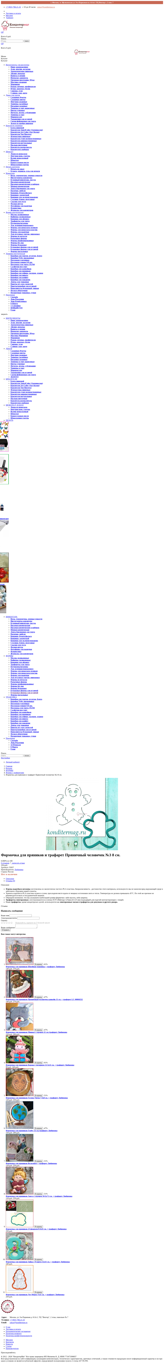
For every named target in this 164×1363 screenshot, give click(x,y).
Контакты (10, 1342)
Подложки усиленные (20, 260)
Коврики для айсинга (20, 219)
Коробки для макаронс (20, 280)
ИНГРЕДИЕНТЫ (13, 318)
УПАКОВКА (11, 697)
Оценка (4, 920)
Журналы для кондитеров (22, 210)
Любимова (19, 870)
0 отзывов (5, 863)
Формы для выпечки (20, 232)
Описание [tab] (10, 879)
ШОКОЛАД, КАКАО (15, 405)
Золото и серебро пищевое (22, 123)
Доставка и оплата (13, 1329)
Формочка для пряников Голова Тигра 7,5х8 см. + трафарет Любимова (37, 1098)
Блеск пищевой (17, 128)
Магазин (9, 1340)
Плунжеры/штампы (19, 223)
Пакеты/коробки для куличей (23, 286)
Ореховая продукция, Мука (22, 80)
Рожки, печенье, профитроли (23, 86)
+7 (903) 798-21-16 (13, 7)
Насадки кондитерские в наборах (25, 184)
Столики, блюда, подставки (22, 199)
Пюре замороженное (19, 67)
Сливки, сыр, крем (19, 93)
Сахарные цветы (18, 100)
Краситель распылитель (21, 147)
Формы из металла (19, 236)
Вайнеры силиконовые (21, 217)
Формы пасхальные (19, 251)
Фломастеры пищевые (20, 136)
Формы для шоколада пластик (24, 230)
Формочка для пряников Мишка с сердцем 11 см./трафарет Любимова (36, 1032)
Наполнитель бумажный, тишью (25, 288)
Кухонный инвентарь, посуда (23, 180)
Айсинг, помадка (18, 73)
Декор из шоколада (19, 154)
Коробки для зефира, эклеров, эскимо (27, 273)
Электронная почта (9, 918)
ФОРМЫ (9, 656)
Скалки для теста (18, 202)
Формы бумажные (19, 245)
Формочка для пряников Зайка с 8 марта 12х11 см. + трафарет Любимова (38, 1262)
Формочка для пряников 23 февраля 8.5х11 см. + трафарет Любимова (36, 1229)
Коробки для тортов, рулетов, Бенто (26, 256)
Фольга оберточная (19, 290)
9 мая (13, 310)
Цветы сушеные (18, 110)
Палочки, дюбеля (18, 191)
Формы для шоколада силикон (24, 228)
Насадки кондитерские (20, 182)
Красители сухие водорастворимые (26, 139)
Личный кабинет (13, 762)
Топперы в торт (17, 115)
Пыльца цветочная (19, 145)
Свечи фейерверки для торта (23, 121)
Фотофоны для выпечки (21, 206)
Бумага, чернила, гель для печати (25, 171)
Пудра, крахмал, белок (20, 89)
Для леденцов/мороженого (22, 225)
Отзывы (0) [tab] (10, 881)
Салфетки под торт (19, 267)
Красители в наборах (20, 149)
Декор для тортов (13, 95)
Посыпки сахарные (19, 106)
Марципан (15, 84)
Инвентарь (10, 173)
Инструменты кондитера (21, 178)
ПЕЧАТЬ (9, 420)
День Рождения (17, 299)
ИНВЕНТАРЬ (11, 617)
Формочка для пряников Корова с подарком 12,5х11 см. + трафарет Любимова (40, 1065)
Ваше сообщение (8, 928)
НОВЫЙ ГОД (16, 308)
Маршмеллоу (16, 117)
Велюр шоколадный (19, 158)
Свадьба (14, 297)
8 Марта (14, 304)
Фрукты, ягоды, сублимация (23, 113)
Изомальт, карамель (19, 78)
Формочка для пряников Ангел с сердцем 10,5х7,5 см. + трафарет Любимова (39, 1196)
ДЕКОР (9, 349)
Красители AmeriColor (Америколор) (27, 130)
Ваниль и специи (18, 76)
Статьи (9, 1346)
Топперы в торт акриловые (23, 108)
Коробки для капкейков (21, 269)
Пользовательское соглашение (18, 1331)
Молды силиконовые (20, 215)
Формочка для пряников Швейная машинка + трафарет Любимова (35, 967)
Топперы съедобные (19, 104)
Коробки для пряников (21, 271)
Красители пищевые (14, 126)
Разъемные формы (19, 238)
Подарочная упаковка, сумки (23, 293)
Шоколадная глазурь (20, 165)
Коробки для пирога (19, 275)
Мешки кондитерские (20, 186)
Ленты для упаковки (20, 282)
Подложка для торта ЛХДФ (23, 264)
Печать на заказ (17, 169)
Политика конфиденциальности (19, 1336)
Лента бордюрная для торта (23, 188)
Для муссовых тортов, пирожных (25, 234)
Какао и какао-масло (20, 162)
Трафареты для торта (20, 221)
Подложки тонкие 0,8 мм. (22, 262)
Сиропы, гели (17, 91)
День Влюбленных (19, 301)
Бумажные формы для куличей (24, 247)
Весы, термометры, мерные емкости (26, 175)
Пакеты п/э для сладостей (22, 284)
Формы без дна (17, 243)
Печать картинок (13, 167)
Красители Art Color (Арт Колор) (25, 132)
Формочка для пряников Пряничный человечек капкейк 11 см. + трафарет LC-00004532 (44, 999)
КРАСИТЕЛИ (11, 379)
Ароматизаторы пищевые (22, 71)
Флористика (16, 208)
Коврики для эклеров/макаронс (24, 197)
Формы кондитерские (15, 212)
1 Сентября (16, 306)
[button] (2, 32)
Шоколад (9, 152)
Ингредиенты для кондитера (17, 65)
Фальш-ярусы (17, 204)
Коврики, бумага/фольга (21, 193)
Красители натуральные (21, 143)
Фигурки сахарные (19, 102)
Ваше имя (5, 915)
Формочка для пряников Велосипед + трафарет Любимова (31, 1163)
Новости (9, 1344)
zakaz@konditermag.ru (46, 7)
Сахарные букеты (18, 97)
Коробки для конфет (19, 277)
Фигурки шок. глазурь (20, 156)
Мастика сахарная (19, 82)
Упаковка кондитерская (15, 254)
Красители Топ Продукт (21, 134)
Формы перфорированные (22, 241)
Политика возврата (13, 1333)
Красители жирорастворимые (24, 141)
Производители (12, 1348)
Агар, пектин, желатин (20, 69)
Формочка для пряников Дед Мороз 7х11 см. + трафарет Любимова (35, 1295)
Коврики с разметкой (20, 195)
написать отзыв (18, 863)
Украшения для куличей (21, 119)
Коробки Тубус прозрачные (22, 258)
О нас (8, 1327)
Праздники (10, 295)
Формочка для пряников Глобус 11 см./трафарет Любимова (31, 1131)
